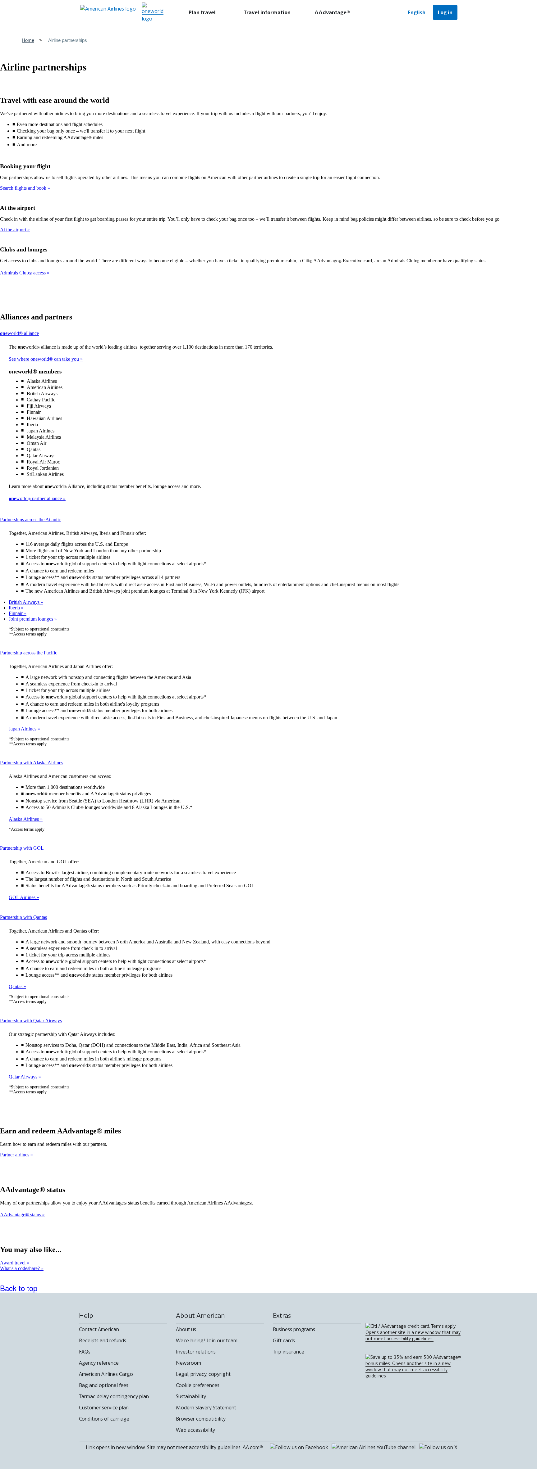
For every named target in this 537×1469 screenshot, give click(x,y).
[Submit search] (380, 12)
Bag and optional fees (103, 1385)
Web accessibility (195, 1430)
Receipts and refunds (102, 1340)
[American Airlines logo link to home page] (108, 12)
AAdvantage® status (21, 1214)
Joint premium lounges (31, 619)
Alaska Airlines (24, 819)
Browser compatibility (201, 1419)
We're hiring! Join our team (206, 1340)
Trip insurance (288, 1352)
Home (28, 40)
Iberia (15, 607)
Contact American (99, 1329)
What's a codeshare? (20, 1268)
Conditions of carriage (104, 1419)
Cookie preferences (197, 1385)
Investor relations (196, 1352)
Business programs (294, 1329)
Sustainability (191, 1396)
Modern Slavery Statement (206, 1407)
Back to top (18, 1287)
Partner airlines (15, 1154)
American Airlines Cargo (106, 1374)
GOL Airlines (23, 897)
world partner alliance (36, 498)
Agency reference (99, 1363)
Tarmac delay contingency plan (114, 1396)
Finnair (16, 613)
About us (186, 1329)
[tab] (202, 12)
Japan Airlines (23, 728)
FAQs (84, 1352)
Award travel (13, 1262)
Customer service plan (104, 1407)
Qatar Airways (24, 1076)
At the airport (13, 229)
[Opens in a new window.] (152, 12)
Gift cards (284, 1340)
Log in (445, 12)
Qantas (16, 986)
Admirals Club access (23, 272)
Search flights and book (24, 188)
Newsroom (188, 1363)
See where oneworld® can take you (44, 359)
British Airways (25, 602)
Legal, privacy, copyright (203, 1374)
